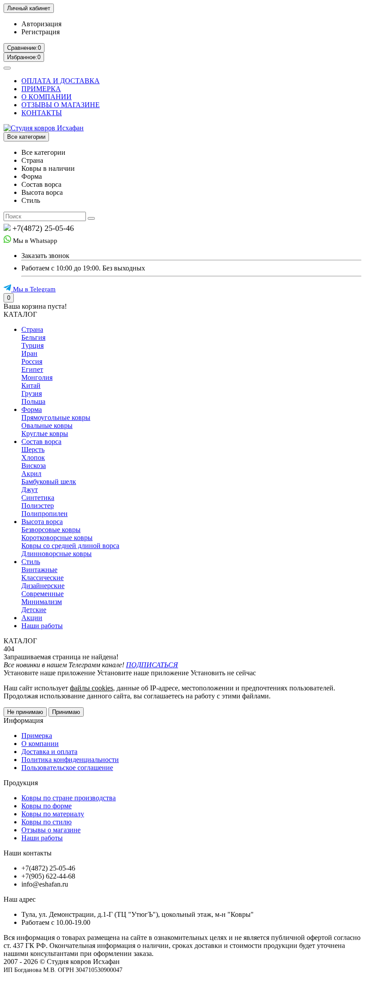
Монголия (37, 377)
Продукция (21, 782)
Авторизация (41, 24)
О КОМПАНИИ (46, 97)
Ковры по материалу (52, 814)
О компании (40, 743)
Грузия (31, 393)
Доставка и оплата (49, 751)
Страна (32, 329)
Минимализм (41, 601)
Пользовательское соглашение (67, 767)
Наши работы (42, 625)
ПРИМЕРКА (41, 89)
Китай (31, 385)
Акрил (31, 473)
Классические (42, 577)
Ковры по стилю (46, 822)
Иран (29, 353)
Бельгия (33, 337)
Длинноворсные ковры (56, 553)
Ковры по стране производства (68, 798)
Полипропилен (44, 513)
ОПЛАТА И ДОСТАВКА (60, 81)
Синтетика (37, 497)
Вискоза (33, 465)
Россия (31, 361)
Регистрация (40, 32)
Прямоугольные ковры (55, 417)
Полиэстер (37, 505)
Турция (32, 345)
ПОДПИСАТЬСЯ (152, 665)
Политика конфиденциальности (70, 759)
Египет (32, 369)
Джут (29, 489)
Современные (42, 593)
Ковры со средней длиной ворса (70, 545)
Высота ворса (42, 521)
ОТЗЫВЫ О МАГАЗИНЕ (60, 105)
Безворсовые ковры (51, 529)
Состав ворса (41, 441)
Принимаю (66, 712)
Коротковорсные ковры (57, 537)
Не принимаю (25, 712)
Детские (33, 609)
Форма (31, 409)
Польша (33, 401)
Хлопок (33, 457)
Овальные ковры (47, 425)
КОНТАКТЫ (41, 113)
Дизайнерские (43, 585)
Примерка (36, 735)
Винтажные (39, 569)
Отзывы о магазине (51, 830)
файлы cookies (91, 688)
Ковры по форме (46, 806)
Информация (23, 720)
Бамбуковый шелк (48, 481)
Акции (31, 617)
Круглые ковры (44, 433)
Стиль (30, 561)
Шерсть (33, 449)
